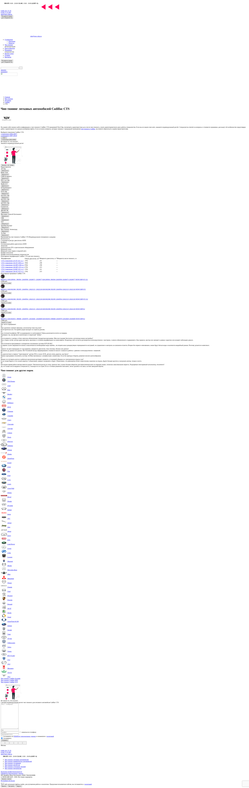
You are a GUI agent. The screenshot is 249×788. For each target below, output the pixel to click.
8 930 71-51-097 (6, 12)
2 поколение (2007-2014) (9, 136)
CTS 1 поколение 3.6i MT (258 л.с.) (12, 265)
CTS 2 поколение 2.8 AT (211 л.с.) (12, 261)
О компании (9, 39)
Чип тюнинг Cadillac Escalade (10, 678)
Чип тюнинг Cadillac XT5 (9, 682)
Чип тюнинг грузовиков (13, 763)
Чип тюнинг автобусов (12, 765)
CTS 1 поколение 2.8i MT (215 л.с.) (12, 267)
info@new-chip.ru (6, 14)
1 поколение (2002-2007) (9, 134)
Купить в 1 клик (6, 283)
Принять (4, 786)
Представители (10, 48)
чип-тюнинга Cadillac (88, 129)
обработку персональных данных (25, 736)
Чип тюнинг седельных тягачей (15, 766)
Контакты (8, 57)
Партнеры (12, 41)
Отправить (5, 740)
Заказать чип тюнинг (8, 165)
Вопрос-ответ (9, 53)
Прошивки (8, 50)
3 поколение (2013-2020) (9, 139)
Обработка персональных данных (12, 773)
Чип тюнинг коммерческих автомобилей (18, 761)
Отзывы (7, 55)
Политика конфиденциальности (11, 772)
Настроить (11, 786)
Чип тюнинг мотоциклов (13, 768)
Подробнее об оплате (8, 781)
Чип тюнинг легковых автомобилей (17, 759)
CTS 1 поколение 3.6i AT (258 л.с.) (12, 263)
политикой (50, 736)
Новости (11, 43)
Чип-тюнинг (9, 45)
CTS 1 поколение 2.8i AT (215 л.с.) (12, 271)
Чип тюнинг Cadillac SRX (9, 680)
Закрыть (18, 786)
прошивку (4, 71)
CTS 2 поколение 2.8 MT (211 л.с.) (12, 269)
